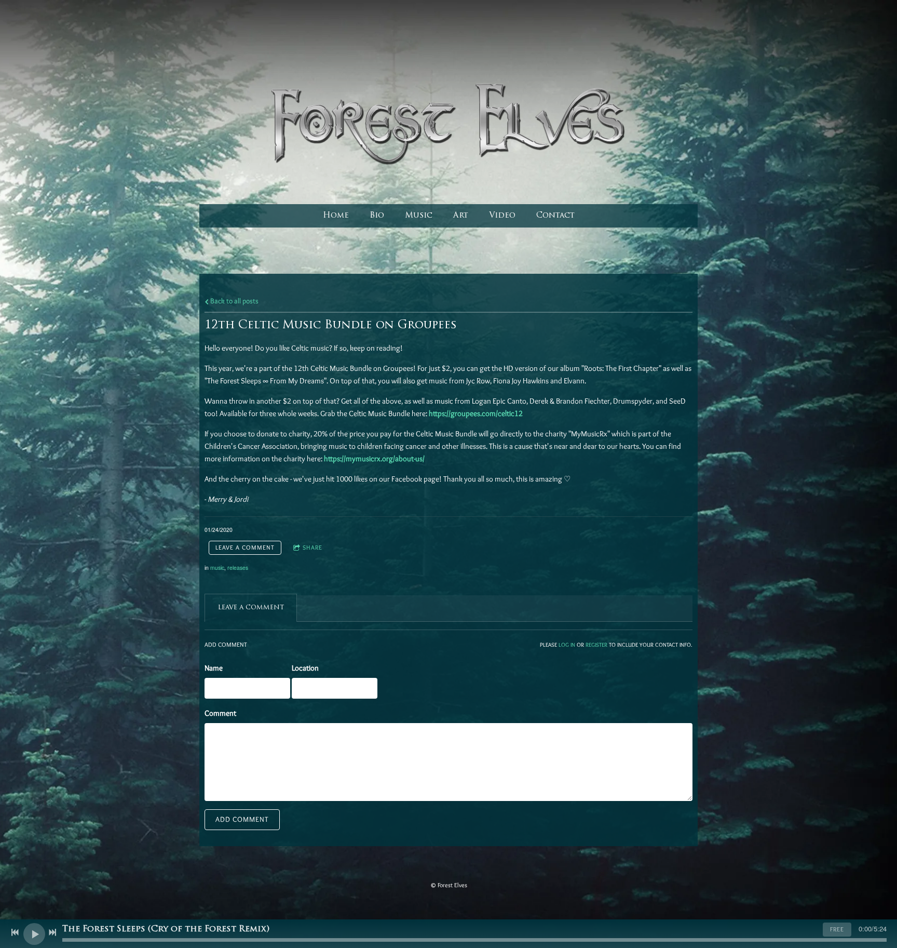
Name (214, 668)
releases (237, 567)
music (217, 567)
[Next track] (52, 932)
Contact (555, 216)
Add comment (242, 819)
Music (418, 216)
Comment (220, 713)
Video (502, 216)
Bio (377, 216)
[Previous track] (15, 932)
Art (460, 216)
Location (305, 668)
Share (312, 547)
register (596, 645)
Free (837, 929)
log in (567, 645)
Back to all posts (234, 301)
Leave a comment (245, 547)
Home (336, 216)
